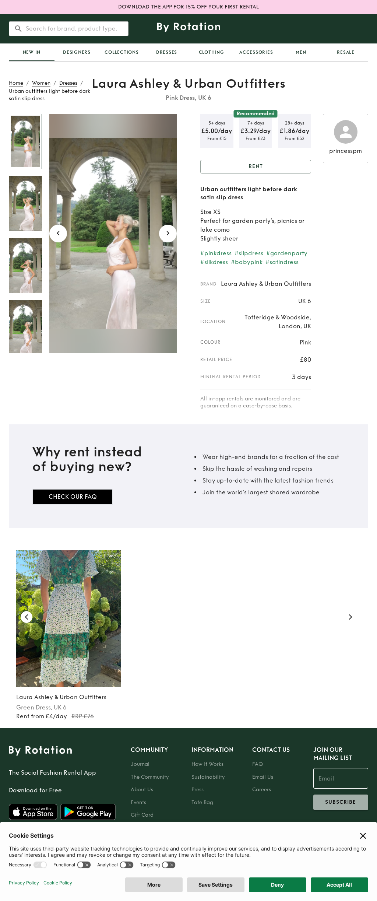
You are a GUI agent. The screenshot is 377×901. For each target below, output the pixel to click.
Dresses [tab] (166, 52)
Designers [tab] (77, 52)
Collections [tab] (121, 52)
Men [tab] (301, 52)
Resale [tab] (346, 52)
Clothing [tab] (211, 52)
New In (32, 52)
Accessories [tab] (256, 52)
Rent (256, 166)
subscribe (340, 802)
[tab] (31, 52)
